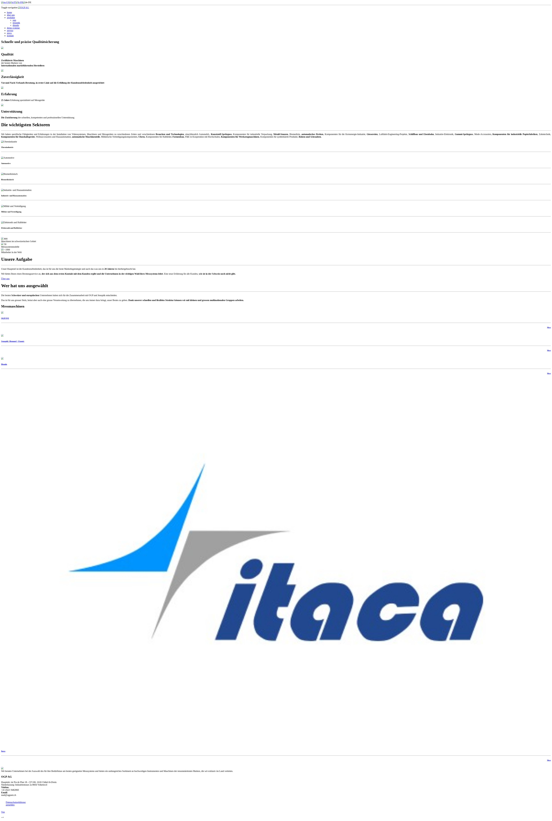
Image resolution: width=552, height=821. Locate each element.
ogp (14, 20)
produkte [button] (11, 17)
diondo (16, 25)
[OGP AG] (23, 7)
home (9, 12)
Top (3, 812)
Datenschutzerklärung (16, 802)
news (9, 33)
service (10, 30)
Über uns (5, 278)
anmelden (10, 805)
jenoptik (16, 23)
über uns (11, 15)
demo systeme (13, 28)
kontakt (10, 35)
